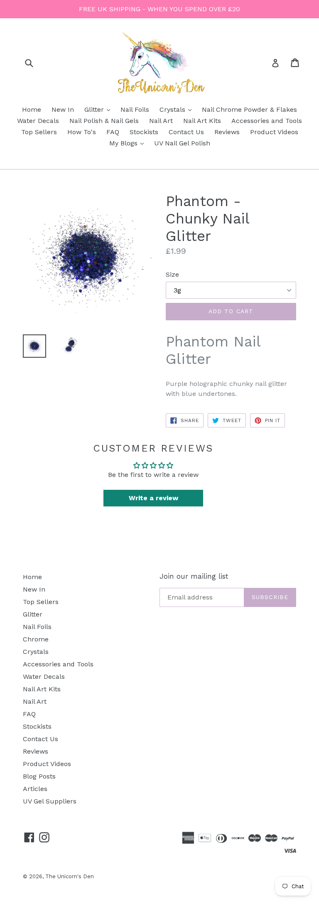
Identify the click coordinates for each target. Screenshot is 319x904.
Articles (35, 789)
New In (63, 109)
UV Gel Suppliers (49, 801)
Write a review (153, 498)
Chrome (36, 639)
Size (172, 274)
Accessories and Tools (266, 121)
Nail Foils (134, 109)
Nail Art (161, 121)
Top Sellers (39, 132)
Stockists (144, 132)
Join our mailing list (194, 576)
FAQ (112, 132)
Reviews (227, 132)
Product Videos (274, 132)
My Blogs (128, 143)
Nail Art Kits (202, 121)
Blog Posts (39, 776)
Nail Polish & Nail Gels (104, 121)
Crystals (178, 109)
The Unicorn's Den (69, 876)
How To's (81, 132)
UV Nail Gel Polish (182, 143)
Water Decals (38, 121)
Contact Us (186, 132)
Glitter (99, 109)
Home (31, 109)
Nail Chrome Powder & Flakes (249, 109)
